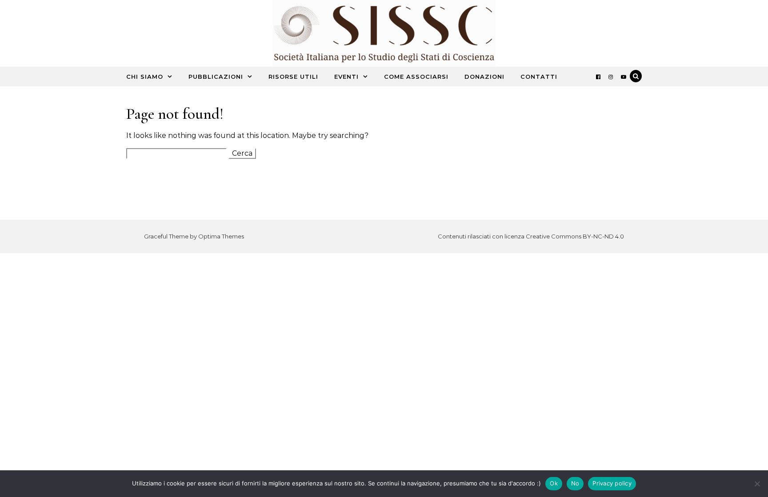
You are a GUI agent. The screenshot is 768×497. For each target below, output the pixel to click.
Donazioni (484, 76)
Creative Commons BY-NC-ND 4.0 (575, 236)
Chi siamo (144, 76)
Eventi (346, 76)
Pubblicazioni (215, 76)
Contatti (538, 76)
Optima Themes (221, 236)
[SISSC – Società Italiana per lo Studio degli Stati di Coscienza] (384, 35)
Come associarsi (416, 76)
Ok (554, 483)
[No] (756, 483)
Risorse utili (293, 76)
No (575, 483)
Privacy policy (612, 483)
